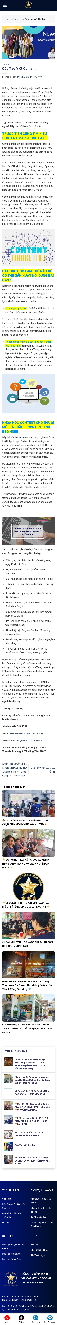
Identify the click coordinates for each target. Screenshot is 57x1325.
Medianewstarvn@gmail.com (26, 733)
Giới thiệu (7, 1199)
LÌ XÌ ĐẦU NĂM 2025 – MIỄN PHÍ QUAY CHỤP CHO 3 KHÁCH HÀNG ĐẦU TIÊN (25, 822)
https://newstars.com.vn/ (27, 740)
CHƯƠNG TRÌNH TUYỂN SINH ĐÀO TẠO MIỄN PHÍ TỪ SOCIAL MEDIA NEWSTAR (26, 905)
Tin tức (19, 19)
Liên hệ (5, 1222)
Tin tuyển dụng (38, 1255)
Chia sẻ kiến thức (39, 1250)
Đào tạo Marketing (11, 1254)
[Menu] (4, 5)
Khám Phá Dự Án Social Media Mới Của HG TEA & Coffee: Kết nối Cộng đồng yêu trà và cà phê (27, 1028)
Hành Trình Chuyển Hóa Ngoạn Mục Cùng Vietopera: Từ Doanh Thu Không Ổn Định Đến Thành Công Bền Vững (27, 985)
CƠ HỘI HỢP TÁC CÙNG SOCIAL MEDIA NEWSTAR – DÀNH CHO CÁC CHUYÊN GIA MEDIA (25, 863)
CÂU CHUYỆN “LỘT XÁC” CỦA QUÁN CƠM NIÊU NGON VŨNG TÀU (27, 944)
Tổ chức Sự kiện (39, 1217)
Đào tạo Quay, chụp (12, 1259)
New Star (37, 77)
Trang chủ (9, 19)
